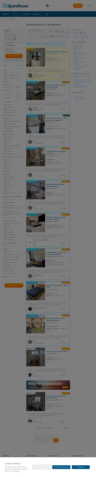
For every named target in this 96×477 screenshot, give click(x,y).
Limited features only (61, 467)
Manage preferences (42, 467)
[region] (48, 467)
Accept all (80, 467)
